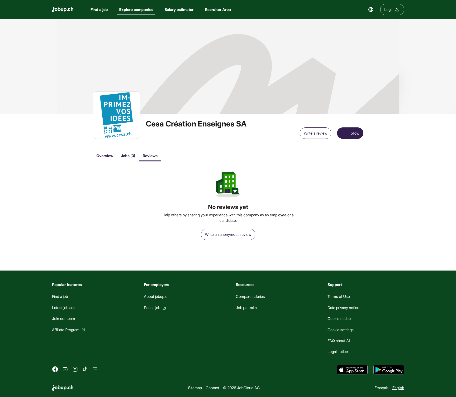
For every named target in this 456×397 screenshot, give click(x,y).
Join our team (63, 318)
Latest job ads (63, 307)
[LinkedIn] (95, 369)
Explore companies (136, 9)
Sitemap (195, 387)
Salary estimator (179, 9)
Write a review (315, 133)
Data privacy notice (343, 307)
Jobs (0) (128, 155)
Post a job (152, 307)
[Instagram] (75, 369)
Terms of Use (339, 296)
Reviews (150, 155)
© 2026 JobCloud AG (241, 387)
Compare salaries (250, 296)
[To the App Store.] (352, 369)
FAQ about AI (339, 340)
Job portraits (246, 307)
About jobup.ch (156, 296)
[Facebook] (55, 369)
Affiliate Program (66, 329)
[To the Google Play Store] (388, 369)
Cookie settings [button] (341, 329)
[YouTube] (65, 369)
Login (389, 9)
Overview (104, 155)
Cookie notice (339, 318)
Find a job (99, 9)
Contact (212, 387)
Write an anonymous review (228, 234)
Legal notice (338, 351)
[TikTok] (85, 369)
